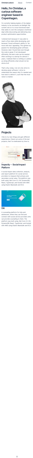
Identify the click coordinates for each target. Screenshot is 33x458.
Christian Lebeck (7, 3)
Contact (29, 2)
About (20, 2)
